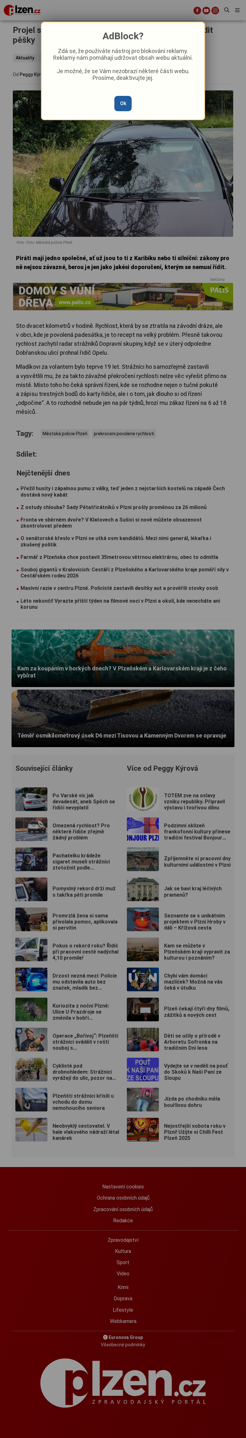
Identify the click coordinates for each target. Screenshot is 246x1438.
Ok (123, 103)
